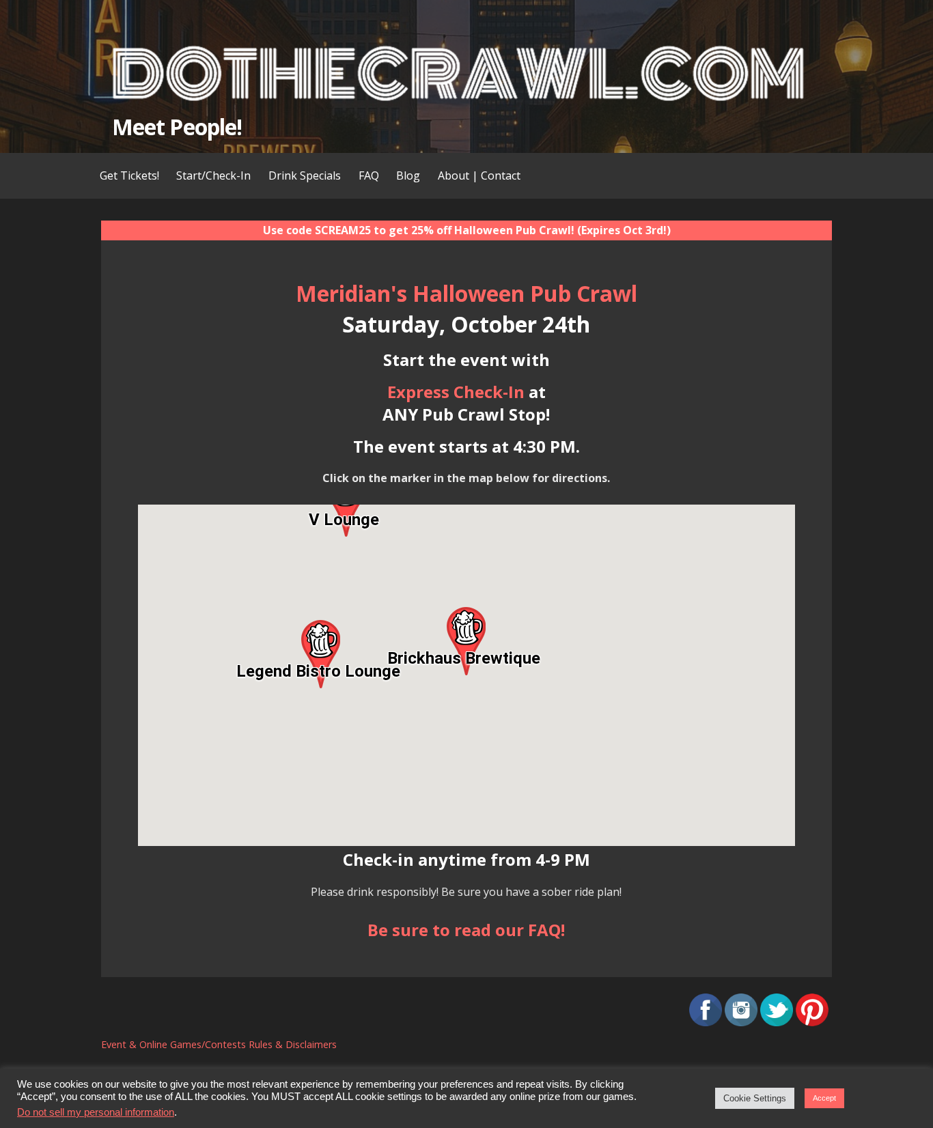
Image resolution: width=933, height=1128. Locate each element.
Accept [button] (824, 1098)
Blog (408, 175)
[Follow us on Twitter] (776, 1022)
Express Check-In (456, 391)
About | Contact (479, 175)
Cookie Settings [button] (754, 1098)
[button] (466, 641)
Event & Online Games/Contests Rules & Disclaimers (219, 1044)
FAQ (369, 175)
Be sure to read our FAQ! (466, 929)
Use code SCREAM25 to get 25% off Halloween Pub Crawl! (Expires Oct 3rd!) (467, 230)
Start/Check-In (213, 175)
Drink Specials (304, 175)
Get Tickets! (129, 175)
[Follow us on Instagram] (741, 1022)
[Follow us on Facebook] (705, 1022)
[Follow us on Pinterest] (812, 1022)
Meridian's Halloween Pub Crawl (466, 293)
